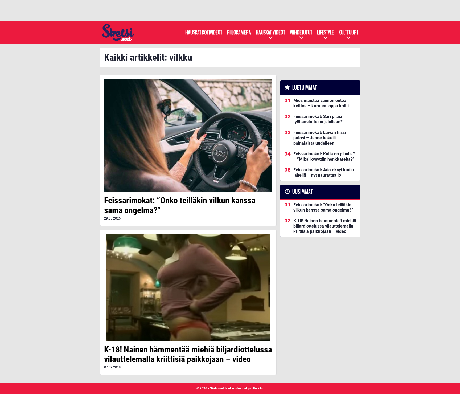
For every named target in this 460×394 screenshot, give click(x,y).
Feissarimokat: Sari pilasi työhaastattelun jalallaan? (318, 119)
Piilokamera (239, 32)
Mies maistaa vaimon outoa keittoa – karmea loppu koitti (321, 103)
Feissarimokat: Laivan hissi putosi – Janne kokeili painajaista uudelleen (319, 138)
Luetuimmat (304, 88)
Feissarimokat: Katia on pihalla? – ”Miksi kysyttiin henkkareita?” (324, 156)
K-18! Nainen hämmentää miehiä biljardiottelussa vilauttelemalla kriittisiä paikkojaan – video (188, 354)
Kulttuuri (348, 32)
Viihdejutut (301, 32)
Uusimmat (302, 192)
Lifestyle (325, 32)
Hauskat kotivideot (203, 32)
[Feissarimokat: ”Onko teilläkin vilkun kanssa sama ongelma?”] (188, 135)
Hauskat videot (270, 32)
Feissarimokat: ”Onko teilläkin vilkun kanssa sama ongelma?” (180, 205)
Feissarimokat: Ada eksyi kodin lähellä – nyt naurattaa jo (323, 172)
